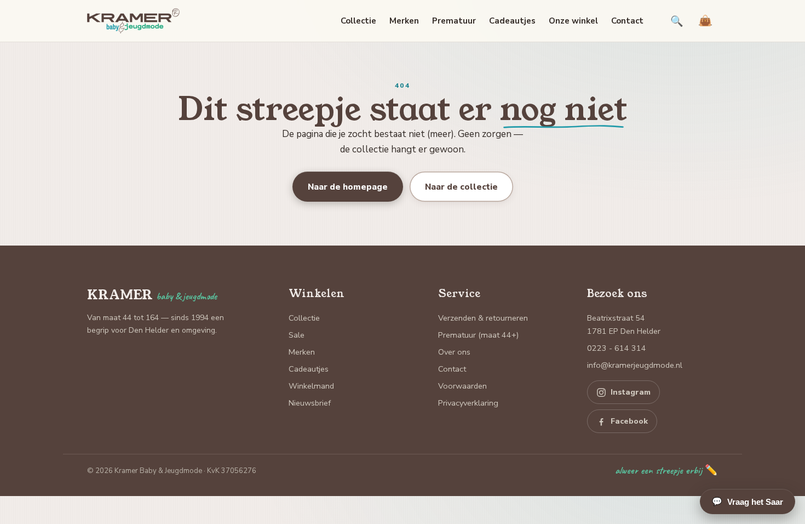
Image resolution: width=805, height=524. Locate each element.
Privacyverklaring (468, 402)
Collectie (358, 20)
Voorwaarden (462, 385)
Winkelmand (311, 385)
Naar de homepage (348, 186)
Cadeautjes (512, 20)
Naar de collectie (461, 186)
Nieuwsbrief (310, 402)
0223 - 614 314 (616, 348)
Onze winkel (573, 20)
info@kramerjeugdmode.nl (634, 365)
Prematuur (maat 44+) (478, 334)
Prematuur (454, 20)
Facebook (629, 421)
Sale (296, 334)
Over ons (454, 351)
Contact (627, 20)
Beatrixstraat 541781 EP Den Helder (623, 324)
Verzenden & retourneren (483, 317)
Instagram (631, 392)
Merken (404, 20)
